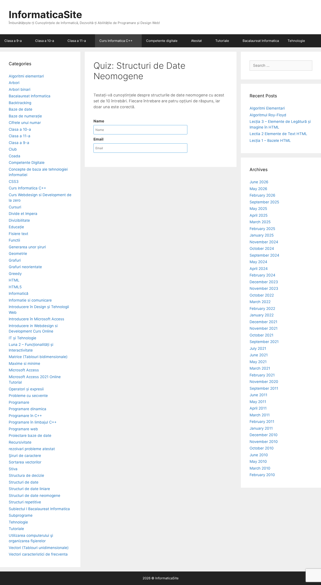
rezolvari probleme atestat (32, 449)
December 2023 (264, 282)
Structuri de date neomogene (34, 495)
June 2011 (258, 395)
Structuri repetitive (25, 502)
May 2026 (258, 189)
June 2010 (259, 455)
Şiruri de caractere (25, 455)
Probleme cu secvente (28, 395)
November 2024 (264, 242)
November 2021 (264, 328)
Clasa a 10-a (44, 41)
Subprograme (21, 515)
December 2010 (264, 435)
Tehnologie (296, 41)
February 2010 (262, 475)
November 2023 (264, 288)
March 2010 (260, 468)
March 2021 (260, 368)
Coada (14, 156)
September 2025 (264, 202)
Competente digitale (162, 41)
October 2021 (261, 335)
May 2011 (258, 402)
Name (98, 121)
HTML (14, 280)
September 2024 (264, 255)
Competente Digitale (27, 162)
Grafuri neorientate (25, 267)
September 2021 (264, 342)
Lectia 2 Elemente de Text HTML (278, 134)
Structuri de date (23, 482)
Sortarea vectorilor (25, 462)
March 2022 (260, 302)
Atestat (196, 41)
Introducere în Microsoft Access (36, 319)
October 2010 (262, 448)
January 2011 (261, 428)
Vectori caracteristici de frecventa (38, 554)
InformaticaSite (45, 15)
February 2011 (262, 421)
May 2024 (258, 262)
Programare (19, 402)
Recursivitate (20, 442)
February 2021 (262, 375)
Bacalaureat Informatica (261, 41)
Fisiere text (18, 234)
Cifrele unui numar (25, 122)
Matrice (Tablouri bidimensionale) (38, 357)
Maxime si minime (24, 363)
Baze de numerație (25, 116)
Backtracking (20, 103)
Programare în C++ (25, 415)
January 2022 (262, 315)
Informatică (18, 293)
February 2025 (262, 228)
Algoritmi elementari (26, 76)
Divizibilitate (19, 220)
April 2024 (259, 268)
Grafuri (15, 260)
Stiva (13, 469)
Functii (14, 240)
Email (98, 139)
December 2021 (263, 322)
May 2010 (258, 461)
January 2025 (262, 235)
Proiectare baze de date (30, 435)
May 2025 (258, 208)
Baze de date (20, 109)
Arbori (14, 83)
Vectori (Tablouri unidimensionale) (39, 548)
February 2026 (262, 195)
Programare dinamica (27, 409)
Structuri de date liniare (29, 489)
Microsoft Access (24, 370)
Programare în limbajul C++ (33, 422)
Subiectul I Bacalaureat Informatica (39, 509)
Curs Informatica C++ (116, 41)
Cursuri (15, 207)
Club (13, 149)
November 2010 (264, 441)
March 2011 (260, 415)
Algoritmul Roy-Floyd (268, 115)
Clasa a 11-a (76, 41)
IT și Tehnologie (22, 338)
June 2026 (259, 182)
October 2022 (262, 295)
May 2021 (258, 362)
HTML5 (15, 287)
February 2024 (262, 275)
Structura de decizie (26, 475)
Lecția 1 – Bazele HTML (270, 140)
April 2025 (259, 215)
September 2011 (264, 388)
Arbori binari (19, 89)
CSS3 (14, 181)
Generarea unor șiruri (27, 247)
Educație (16, 227)
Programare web (23, 429)
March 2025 (260, 222)
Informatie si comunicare (30, 300)
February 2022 (262, 308)
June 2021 (259, 355)
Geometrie (18, 253)
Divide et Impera (23, 213)
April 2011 (258, 408)
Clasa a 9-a (13, 41)
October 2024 (262, 248)
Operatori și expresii (26, 389)
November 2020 (264, 381)
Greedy (15, 273)
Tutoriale (222, 41)
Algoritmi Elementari (267, 108)
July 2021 (258, 348)
